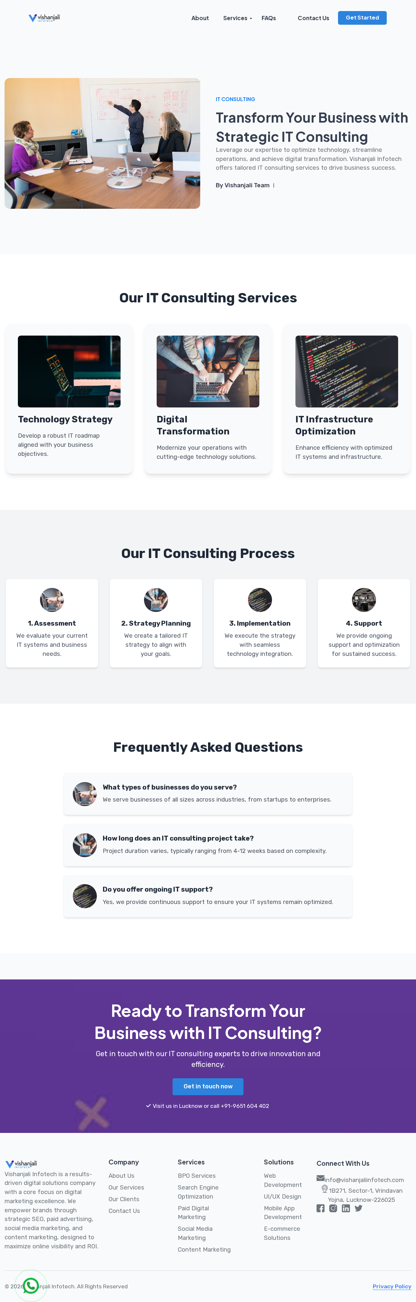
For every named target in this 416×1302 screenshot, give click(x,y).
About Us (122, 1175)
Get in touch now (208, 1086)
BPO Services (197, 1175)
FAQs (269, 17)
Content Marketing (204, 1249)
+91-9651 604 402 (245, 1106)
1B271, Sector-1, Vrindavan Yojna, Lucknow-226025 (365, 1195)
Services (235, 17)
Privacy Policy (392, 1286)
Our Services (126, 1187)
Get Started (362, 17)
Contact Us (313, 17)
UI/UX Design (282, 1196)
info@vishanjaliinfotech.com (364, 1180)
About (200, 17)
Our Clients (124, 1199)
